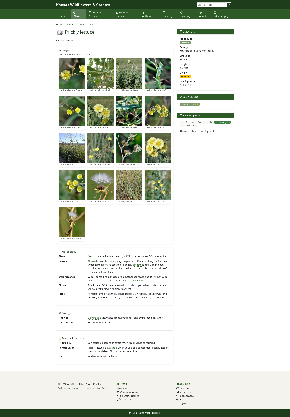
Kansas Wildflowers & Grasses (83, 4)
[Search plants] (229, 4)
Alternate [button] (93, 261)
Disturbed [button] (93, 317)
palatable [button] (112, 347)
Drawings (186, 16)
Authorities (148, 16)
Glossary (168, 16)
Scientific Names (122, 14)
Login (182, 403)
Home (62, 16)
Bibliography (221, 16)
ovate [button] (125, 280)
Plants (77, 16)
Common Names (95, 14)
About (202, 16)
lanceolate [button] (108, 268)
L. (74, 40)
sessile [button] (112, 261)
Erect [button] (91, 256)
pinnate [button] (137, 264)
